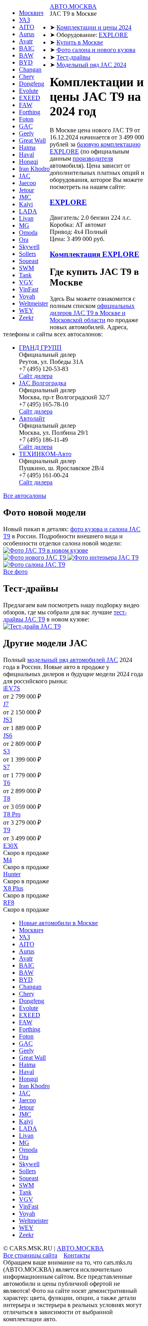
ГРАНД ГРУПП (40, 347)
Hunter (12, 874)
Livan (26, 218)
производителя (93, 158)
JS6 (7, 735)
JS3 (7, 719)
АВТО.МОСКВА (73, 6)
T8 (6, 798)
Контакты (77, 1255)
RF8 (8, 902)
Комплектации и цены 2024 (93, 27)
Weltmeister (33, 303)
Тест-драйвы (73, 57)
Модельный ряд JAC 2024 (91, 64)
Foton (26, 119)
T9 (6, 830)
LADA (28, 211)
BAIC (26, 48)
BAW (26, 55)
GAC (26, 126)
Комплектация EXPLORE (94, 254)
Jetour (26, 190)
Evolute (28, 90)
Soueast (28, 261)
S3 (6, 751)
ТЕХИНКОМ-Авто (45, 454)
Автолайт (32, 418)
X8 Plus (13, 888)
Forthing (29, 112)
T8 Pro (12, 814)
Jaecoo (27, 183)
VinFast (28, 289)
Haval (26, 154)
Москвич (31, 12)
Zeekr (26, 317)
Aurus (26, 34)
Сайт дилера (35, 376)
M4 (7, 860)
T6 (6, 782)
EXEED (29, 98)
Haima (27, 147)
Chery (26, 76)
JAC (24, 175)
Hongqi (28, 161)
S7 (6, 767)
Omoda (28, 232)
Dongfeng (31, 83)
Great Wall (32, 140)
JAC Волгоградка (42, 383)
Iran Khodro (34, 168)
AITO (26, 27)
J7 (6, 704)
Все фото (15, 571)
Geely (26, 133)
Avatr (26, 41)
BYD (26, 62)
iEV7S (11, 688)
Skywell (29, 246)
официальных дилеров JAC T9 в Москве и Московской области (92, 312)
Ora (23, 239)
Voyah (27, 296)
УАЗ (24, 20)
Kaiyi (26, 204)
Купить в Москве (79, 42)
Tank (25, 275)
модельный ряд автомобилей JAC (72, 660)
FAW (25, 105)
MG (24, 225)
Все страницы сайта (30, 1255)
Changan (30, 69)
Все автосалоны (24, 495)
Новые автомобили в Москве (58, 923)
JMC (25, 197)
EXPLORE (113, 35)
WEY (26, 310)
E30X (10, 845)
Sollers (27, 253)
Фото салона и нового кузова (95, 49)
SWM (26, 268)
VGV (26, 282)
